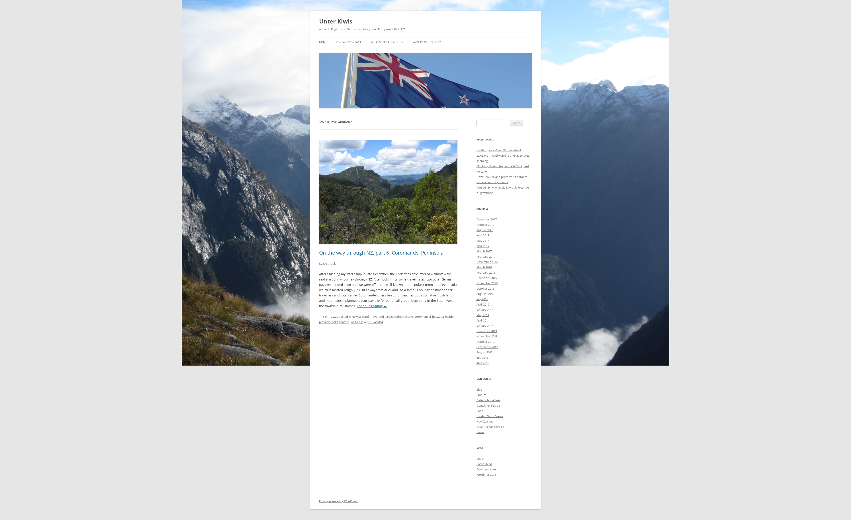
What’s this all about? (387, 42)
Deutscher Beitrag (488, 405)
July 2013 (482, 358)
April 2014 (482, 320)
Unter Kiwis (335, 21)
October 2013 (485, 342)
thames (344, 322)
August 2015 (484, 294)
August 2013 (484, 352)
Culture (481, 395)
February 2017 (485, 257)
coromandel (423, 317)
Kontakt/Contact (348, 42)
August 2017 (484, 230)
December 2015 (486, 278)
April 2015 (482, 304)
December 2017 (486, 219)
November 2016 (487, 262)
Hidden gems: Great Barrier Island (498, 150)
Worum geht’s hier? (427, 42)
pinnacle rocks (328, 322)
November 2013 (487, 336)
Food (479, 411)
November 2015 (487, 283)
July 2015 (482, 299)
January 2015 (484, 310)
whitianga (357, 322)
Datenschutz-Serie (488, 400)
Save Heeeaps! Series (490, 427)
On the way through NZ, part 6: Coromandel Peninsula (381, 252)
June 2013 (482, 363)
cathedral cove (404, 317)
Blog (479, 389)
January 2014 (484, 326)
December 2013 (486, 331)
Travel (374, 317)
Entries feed (484, 464)
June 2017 (482, 235)
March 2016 (484, 267)
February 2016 (485, 273)
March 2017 (484, 251)
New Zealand (360, 317)
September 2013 (487, 347)
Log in (480, 459)
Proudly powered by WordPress (338, 501)
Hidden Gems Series (489, 416)
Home (323, 42)
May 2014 (482, 315)
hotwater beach (442, 317)
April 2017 (482, 246)
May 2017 (482, 241)
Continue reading (372, 306)
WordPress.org (486, 475)
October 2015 (485, 288)
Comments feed (487, 469)
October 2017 (485, 225)
